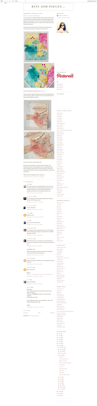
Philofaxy (59, 273)
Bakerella (59, 292)
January (61, 389)
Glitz (58, 214)
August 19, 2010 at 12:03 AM (35, 202)
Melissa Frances (60, 225)
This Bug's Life (60, 282)
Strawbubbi (59, 278)
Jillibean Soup (60, 218)
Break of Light (60, 249)
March (61, 385)
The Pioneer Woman (61, 327)
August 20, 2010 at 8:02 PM (34, 246)
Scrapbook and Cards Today (62, 187)
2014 (59, 337)
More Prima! (61, 372)
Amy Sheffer (59, 120)
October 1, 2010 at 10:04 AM (35, 307)
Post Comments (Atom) (34, 315)
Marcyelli (29, 287)
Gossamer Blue (60, 84)
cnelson (28, 213)
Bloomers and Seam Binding (65, 362)
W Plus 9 (58, 239)
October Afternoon (60, 230)
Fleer (28, 220)
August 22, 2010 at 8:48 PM (34, 283)
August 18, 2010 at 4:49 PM (34, 193)
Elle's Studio (59, 213)
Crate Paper (59, 209)
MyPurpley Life (60, 266)
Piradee (58, 182)
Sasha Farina (59, 185)
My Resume (59, 89)
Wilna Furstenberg (60, 194)
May (61, 381)
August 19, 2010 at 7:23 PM (34, 224)
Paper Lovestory (60, 271)
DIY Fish (58, 254)
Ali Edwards (59, 114)
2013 (59, 339)
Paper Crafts (59, 178)
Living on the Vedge (61, 313)
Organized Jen (60, 270)
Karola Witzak (60, 151)
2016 (59, 333)
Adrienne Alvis (60, 113)
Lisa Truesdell (60, 166)
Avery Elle (59, 204)
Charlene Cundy (60, 128)
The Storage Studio (61, 280)
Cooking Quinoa (60, 297)
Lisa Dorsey (59, 161)
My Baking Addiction (61, 314)
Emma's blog (42, 91)
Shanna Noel (59, 189)
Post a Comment (26, 310)
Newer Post (25, 312)
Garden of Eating (60, 306)
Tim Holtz (59, 192)
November (62, 349)
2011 (59, 343)
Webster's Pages (60, 86)
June (61, 379)
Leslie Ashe (59, 158)
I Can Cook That (60, 309)
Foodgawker (59, 304)
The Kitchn (59, 325)
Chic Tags (59, 208)
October (61, 351)
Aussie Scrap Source (61, 123)
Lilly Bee (59, 220)
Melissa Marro (30, 267)
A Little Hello (62, 364)
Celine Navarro (60, 126)
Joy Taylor (59, 147)
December (62, 347)
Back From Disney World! (64, 374)
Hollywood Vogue (63, 360)
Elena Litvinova (30, 205)
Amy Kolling (59, 118)
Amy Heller (59, 116)
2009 (59, 391)
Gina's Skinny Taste (61, 308)
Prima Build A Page (63, 368)
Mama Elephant (60, 221)
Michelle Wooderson (61, 171)
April (61, 383)
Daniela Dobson (60, 132)
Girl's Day (61, 357)
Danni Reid (59, 135)
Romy (28, 184)
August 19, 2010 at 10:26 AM (35, 217)
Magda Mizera (60, 168)
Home (39, 312)
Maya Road (59, 223)
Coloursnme (59, 252)
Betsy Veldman (60, 125)
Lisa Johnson (59, 163)
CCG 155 (61, 366)
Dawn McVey (59, 137)
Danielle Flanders (60, 133)
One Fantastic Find (61, 268)
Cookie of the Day (60, 295)
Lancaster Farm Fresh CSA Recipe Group (65, 311)
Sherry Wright (30, 258)
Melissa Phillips (60, 170)
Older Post (52, 312)
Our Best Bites (60, 316)
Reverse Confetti (60, 237)
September (62, 353)
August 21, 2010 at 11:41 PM (35, 276)
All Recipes (59, 290)
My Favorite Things (61, 227)
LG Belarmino (60, 154)
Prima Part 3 (61, 370)
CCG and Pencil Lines (63, 359)
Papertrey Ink (59, 232)
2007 (59, 395)
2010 (59, 345)
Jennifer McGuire (60, 144)
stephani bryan (60, 196)
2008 (59, 393)
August (61, 355)
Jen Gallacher (59, 140)
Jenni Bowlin (59, 216)
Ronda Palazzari (60, 184)
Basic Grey (59, 206)
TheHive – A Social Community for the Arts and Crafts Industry (40, 274)
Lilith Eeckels (60, 159)
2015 (59, 335)
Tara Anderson (60, 190)
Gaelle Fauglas (60, 139)
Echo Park (59, 211)
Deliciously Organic (61, 301)
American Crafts (60, 202)
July (61, 377)
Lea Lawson (59, 156)
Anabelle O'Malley (63, 15)
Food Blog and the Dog (61, 302)
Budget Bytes (59, 294)
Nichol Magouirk (60, 177)
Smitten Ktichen (60, 321)
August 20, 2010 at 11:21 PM (35, 255)
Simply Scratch (60, 318)
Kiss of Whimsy (30, 238)
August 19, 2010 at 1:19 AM (34, 209)
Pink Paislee (59, 233)
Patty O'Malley (60, 180)
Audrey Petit (59, 121)
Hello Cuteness (60, 256)
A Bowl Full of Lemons (61, 247)
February (62, 387)
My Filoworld (60, 264)
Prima (58, 235)
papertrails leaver (30, 196)
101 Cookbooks (60, 288)
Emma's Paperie (60, 87)
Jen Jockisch (59, 142)
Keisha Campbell (60, 152)
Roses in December (61, 275)
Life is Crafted (60, 261)
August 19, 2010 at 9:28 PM (34, 235)
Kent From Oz (60, 259)
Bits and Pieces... (49, 6)
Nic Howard (59, 175)
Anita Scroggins (30, 228)
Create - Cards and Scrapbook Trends (64, 130)
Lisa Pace (59, 164)
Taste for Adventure (61, 323)
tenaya (28, 279)
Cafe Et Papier (60, 251)
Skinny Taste (59, 320)
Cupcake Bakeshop (61, 299)
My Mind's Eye (60, 228)
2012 (59, 341)
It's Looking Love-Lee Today (63, 257)
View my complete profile (63, 17)
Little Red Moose (60, 263)
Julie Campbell (60, 149)
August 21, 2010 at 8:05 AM (34, 264)
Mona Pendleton (60, 173)
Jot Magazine (59, 145)
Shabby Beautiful (60, 277)
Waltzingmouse (60, 240)
